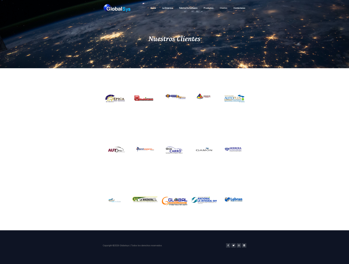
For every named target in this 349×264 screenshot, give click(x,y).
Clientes (223, 8)
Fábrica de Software (188, 8)
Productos (208, 8)
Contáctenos (239, 8)
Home (153, 8)
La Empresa (167, 8)
